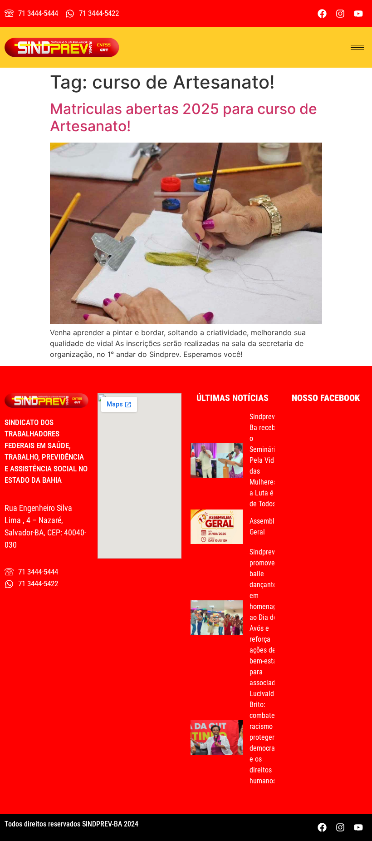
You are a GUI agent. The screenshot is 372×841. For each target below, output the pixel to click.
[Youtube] (358, 14)
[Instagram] (340, 14)
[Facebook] (322, 14)
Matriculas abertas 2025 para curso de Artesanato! (183, 117)
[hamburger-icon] (357, 47)
